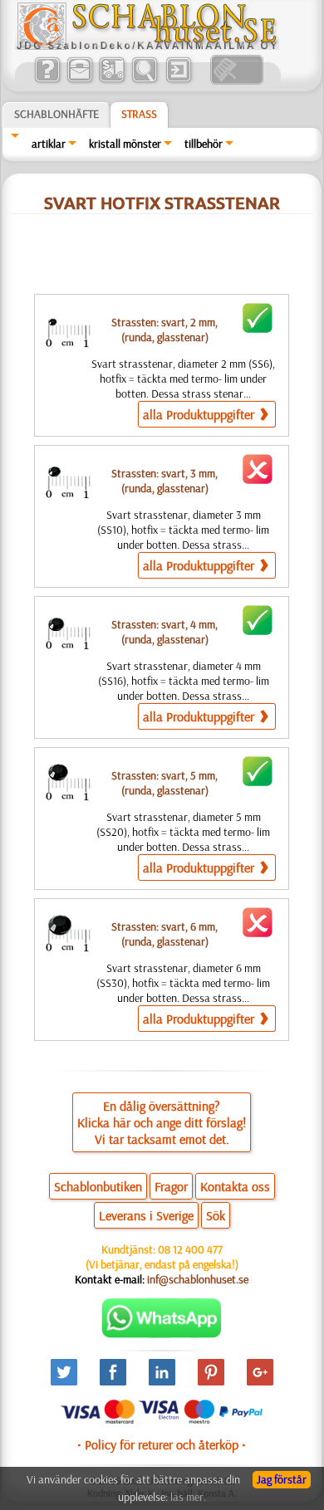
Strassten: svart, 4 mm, (164, 632)
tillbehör (203, 143)
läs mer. (188, 1496)
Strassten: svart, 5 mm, (164, 783)
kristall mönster (125, 143)
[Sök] (144, 80)
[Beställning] (112, 80)
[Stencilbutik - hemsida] (147, 45)
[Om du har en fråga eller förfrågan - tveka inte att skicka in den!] (161, 1334)
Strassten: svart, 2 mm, (164, 330)
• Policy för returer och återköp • (161, 1444)
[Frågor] (47, 80)
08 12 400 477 (190, 1249)
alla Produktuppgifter (200, 414)
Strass (139, 113)
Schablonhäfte (56, 113)
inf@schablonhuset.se (197, 1279)
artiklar (49, 143)
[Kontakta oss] (79, 80)
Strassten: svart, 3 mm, (164, 481)
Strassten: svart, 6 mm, (164, 934)
